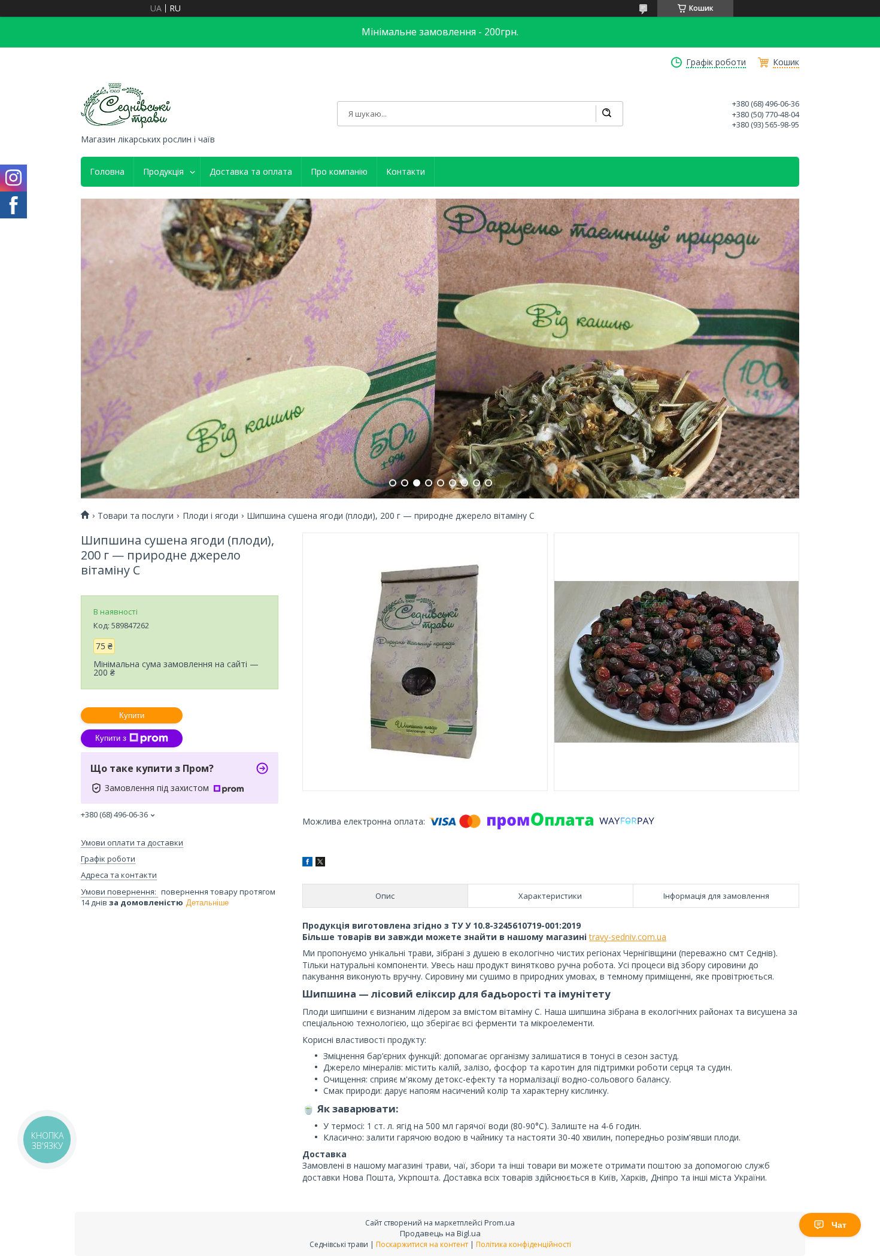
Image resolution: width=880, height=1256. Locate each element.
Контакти (405, 171)
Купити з (110, 738)
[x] (320, 863)
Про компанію (339, 171)
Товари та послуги (136, 515)
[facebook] (307, 863)
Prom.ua (499, 1222)
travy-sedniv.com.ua (627, 936)
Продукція (163, 171)
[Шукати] (606, 113)
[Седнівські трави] (126, 105)
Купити (131, 715)
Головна (107, 171)
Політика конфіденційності (523, 1244)
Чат (839, 1225)
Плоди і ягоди (210, 515)
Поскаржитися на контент (422, 1244)
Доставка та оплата (251, 171)
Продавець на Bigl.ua (440, 1233)
